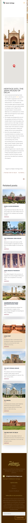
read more (6, 216)
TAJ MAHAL (7, 400)
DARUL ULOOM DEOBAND (11, 206)
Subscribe (20, 517)
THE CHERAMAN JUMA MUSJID (12, 238)
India (5, 207)
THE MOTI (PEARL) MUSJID (11, 368)
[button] (14, 66)
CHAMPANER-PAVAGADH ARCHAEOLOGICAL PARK (11, 303)
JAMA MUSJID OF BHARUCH (12, 270)
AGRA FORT (7, 336)
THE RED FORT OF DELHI (11, 432)
